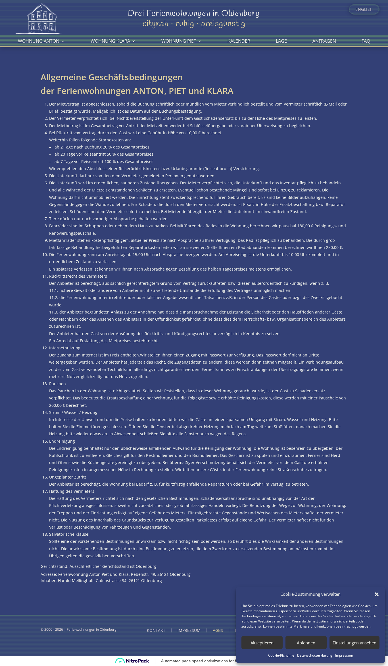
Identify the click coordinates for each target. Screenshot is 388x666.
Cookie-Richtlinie (281, 655)
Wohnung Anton (38, 41)
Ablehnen (306, 643)
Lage (281, 41)
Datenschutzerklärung (314, 655)
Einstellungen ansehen (354, 643)
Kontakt (156, 630)
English (364, 9)
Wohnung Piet (178, 41)
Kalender (239, 41)
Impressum (344, 655)
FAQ (366, 41)
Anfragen (324, 41)
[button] (376, 594)
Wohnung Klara (110, 41)
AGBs (218, 630)
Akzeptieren (262, 643)
